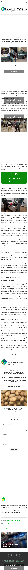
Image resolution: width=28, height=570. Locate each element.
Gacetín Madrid (13, 360)
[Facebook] (14, 555)
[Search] (24, 2)
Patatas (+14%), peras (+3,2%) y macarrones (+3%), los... (14, 408)
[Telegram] (11, 555)
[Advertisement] (14, 26)
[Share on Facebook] (9, 65)
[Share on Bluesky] (18, 65)
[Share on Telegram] (15, 65)
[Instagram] (17, 555)
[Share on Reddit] (12, 65)
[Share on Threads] (17, 65)
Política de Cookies (19, 561)
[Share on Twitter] (10, 65)
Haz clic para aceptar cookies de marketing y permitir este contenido (14, 69)
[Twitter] (8, 555)
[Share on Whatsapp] (13, 65)
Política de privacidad (9, 561)
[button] (2, 402)
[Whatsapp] (20, 555)
